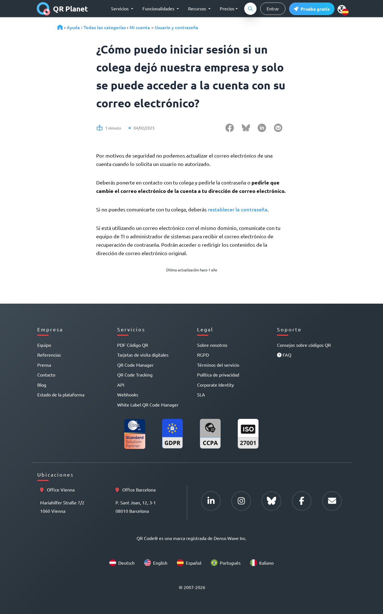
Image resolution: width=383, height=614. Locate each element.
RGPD (203, 354)
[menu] (342, 9)
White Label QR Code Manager (148, 404)
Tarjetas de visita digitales (143, 354)
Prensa (44, 365)
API (120, 384)
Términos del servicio (218, 365)
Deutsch (126, 562)
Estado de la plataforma (60, 394)
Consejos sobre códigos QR (304, 345)
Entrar (273, 8)
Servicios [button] (120, 8)
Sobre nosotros (212, 345)
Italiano (266, 562)
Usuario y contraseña (176, 27)
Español (193, 562)
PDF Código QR (132, 345)
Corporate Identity (215, 384)
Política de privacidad (218, 374)
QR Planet (70, 8)
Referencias (49, 354)
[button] (311, 9)
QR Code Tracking (135, 374)
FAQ (286, 354)
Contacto (46, 374)
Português (230, 562)
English (160, 562)
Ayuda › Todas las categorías (96, 27)
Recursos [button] (197, 8)
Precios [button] (227, 8)
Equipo (44, 345)
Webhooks (127, 394)
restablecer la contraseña (237, 209)
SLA (201, 394)
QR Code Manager (135, 365)
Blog (41, 384)
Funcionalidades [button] (159, 8)
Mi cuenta (140, 27)
